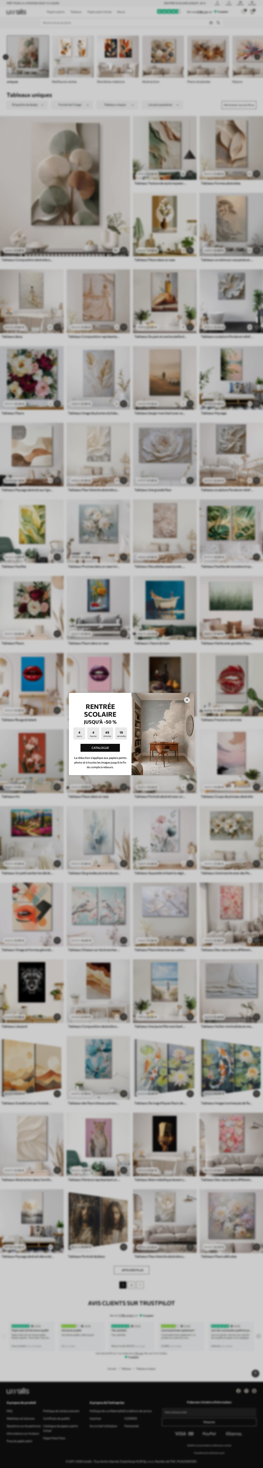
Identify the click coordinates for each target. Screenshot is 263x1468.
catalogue (100, 747)
